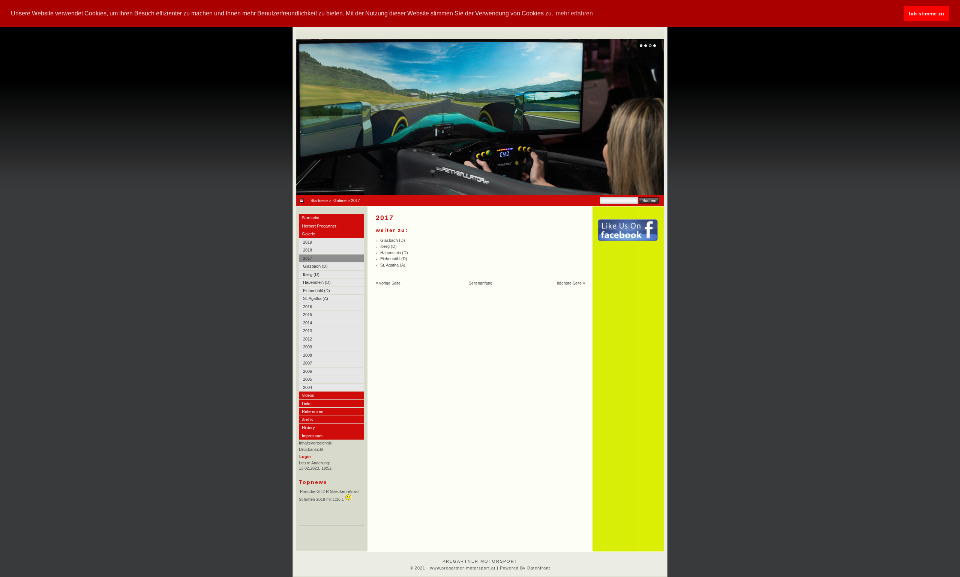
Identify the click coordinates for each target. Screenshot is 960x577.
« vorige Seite (388, 283)
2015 (307, 314)
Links (307, 403)
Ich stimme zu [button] (926, 14)
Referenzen (312, 411)
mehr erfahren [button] (574, 13)
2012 (307, 339)
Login (305, 456)
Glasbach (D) (315, 266)
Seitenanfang (480, 283)
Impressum (312, 436)
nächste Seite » (571, 283)
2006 (307, 371)
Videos (308, 395)
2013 (307, 330)
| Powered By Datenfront (523, 568)
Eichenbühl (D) (316, 290)
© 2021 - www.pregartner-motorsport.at (453, 568)
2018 (307, 250)
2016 (307, 306)
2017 (307, 258)
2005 (307, 379)
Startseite (319, 200)
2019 (307, 242)
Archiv (308, 419)
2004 (307, 387)
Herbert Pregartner (319, 226)
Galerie (339, 200)
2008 (307, 355)
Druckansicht (311, 449)
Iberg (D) (311, 274)
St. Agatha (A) (315, 298)
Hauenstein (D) (317, 282)
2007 (307, 363)
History (308, 427)
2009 (307, 347)
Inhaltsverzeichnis (315, 443)
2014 (307, 323)
